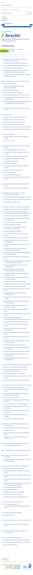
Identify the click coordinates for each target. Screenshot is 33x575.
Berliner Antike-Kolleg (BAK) (12, 90)
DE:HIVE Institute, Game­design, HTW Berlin (15, 117)
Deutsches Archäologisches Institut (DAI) (15, 122)
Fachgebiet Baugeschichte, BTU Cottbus (15, 149)
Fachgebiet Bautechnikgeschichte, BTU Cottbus (16, 156)
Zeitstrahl (20, 49)
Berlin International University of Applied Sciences (17, 81)
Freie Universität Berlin (10, 172)
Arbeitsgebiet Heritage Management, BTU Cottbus (17, 65)
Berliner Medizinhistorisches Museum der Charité (17, 95)
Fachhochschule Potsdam (11, 163)
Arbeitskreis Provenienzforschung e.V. (14, 68)
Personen (12, 51)
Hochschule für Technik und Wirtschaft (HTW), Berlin (18, 199)
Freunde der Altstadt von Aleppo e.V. (13, 175)
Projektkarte (12, 49)
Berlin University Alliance (11, 83)
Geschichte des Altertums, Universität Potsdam (16, 188)
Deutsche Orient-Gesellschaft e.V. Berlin (14, 119)
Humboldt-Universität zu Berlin (12, 202)
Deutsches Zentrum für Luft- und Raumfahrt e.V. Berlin (18, 127)
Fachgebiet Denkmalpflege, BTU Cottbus (15, 158)
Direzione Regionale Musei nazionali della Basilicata (18, 129)
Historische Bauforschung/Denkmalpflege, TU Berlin (18, 197)
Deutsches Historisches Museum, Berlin (14, 124)
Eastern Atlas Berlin (9, 134)
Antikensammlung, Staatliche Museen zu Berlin (16, 63)
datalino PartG (8, 115)
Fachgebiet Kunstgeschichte (12, 161)
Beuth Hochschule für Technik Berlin (14, 92)
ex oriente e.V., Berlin (10, 140)
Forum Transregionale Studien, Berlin (14, 170)
